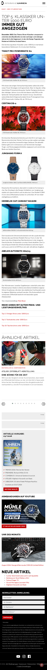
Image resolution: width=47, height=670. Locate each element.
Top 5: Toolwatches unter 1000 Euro (14, 319)
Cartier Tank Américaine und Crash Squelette (22, 576)
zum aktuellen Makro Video (14, 526)
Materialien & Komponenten (13, 368)
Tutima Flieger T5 (12, 580)
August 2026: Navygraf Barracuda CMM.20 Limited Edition (23, 565)
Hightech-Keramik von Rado (16, 585)
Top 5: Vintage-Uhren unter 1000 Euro (15, 314)
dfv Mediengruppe (12, 664)
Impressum (22, 664)
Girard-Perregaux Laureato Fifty (17, 582)
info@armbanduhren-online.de (32, 630)
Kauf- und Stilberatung (12, 9)
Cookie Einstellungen (24, 666)
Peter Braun (22, 301)
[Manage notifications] (41, 665)
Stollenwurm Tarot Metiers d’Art (17, 578)
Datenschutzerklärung (37, 648)
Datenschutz (31, 664)
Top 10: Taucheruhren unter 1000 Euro (15, 325)
